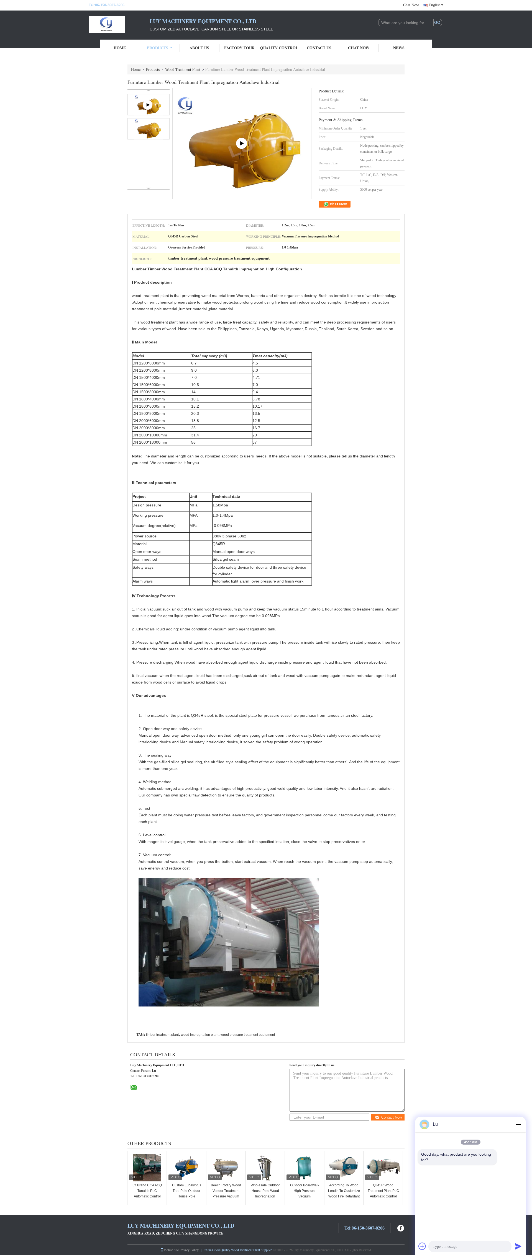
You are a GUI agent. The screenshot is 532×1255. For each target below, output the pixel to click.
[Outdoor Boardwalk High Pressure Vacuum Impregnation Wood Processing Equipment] (304, 1167)
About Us (199, 48)
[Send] (518, 1246)
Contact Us (319, 48)
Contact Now (391, 1117)
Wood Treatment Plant (182, 69)
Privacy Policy (189, 1250)
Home (120, 48)
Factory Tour (239, 48)
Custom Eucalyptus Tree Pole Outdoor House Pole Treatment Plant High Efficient (187, 1196)
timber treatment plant (162, 1035)
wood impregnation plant (199, 1035)
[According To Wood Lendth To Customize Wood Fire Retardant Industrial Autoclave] (343, 1167)
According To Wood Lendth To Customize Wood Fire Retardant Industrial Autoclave (344, 1193)
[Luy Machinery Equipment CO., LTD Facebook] (401, 1227)
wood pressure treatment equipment (248, 1035)
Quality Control (279, 48)
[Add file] (422, 1246)
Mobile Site (171, 1250)
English (435, 5)
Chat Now (411, 5)
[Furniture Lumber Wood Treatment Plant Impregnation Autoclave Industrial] (148, 128)
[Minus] (518, 1124)
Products (157, 48)
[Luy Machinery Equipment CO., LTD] (119, 24)
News (399, 48)
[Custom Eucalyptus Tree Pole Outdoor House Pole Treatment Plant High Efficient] (186, 1167)
